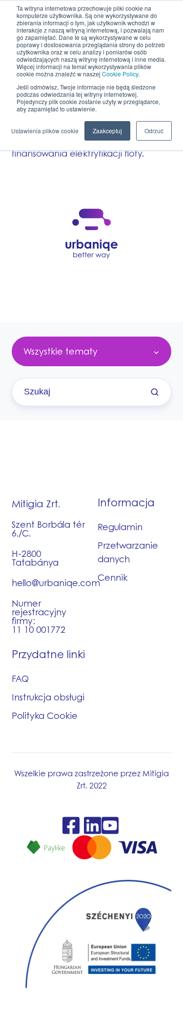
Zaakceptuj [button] (107, 130)
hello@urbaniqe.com (56, 582)
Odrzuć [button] (153, 130)
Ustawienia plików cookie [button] (45, 130)
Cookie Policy (120, 74)
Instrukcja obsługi (48, 697)
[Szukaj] (155, 392)
